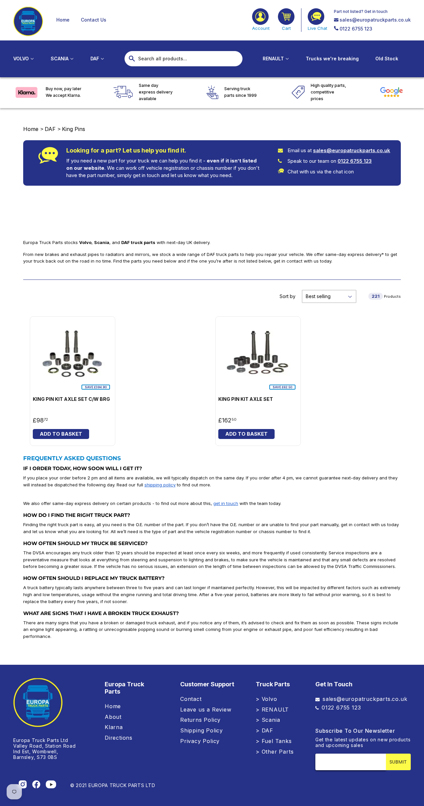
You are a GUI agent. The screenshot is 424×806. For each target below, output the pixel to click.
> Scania (268, 719)
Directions (118, 737)
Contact (191, 699)
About (113, 716)
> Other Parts (274, 751)
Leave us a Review (206, 709)
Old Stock (386, 58)
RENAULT (274, 58)
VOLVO (21, 58)
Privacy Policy (200, 741)
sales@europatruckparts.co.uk (375, 20)
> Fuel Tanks (274, 741)
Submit (398, 762)
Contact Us (93, 20)
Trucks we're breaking (332, 58)
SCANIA (60, 58)
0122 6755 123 (356, 28)
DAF (95, 58)
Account (261, 28)
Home (63, 20)
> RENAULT (272, 709)
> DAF (264, 730)
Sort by (287, 296)
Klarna (114, 727)
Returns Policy (200, 719)
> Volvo (266, 699)
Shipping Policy (201, 730)
